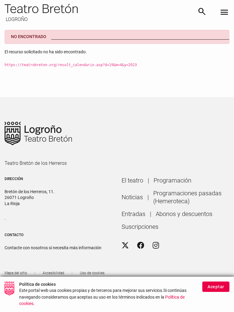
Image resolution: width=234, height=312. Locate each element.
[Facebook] (140, 245)
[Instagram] (156, 245)
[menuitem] (132, 180)
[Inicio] (99, 8)
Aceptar (215, 286)
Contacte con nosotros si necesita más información (53, 247)
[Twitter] (125, 245)
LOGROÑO (16, 19)
